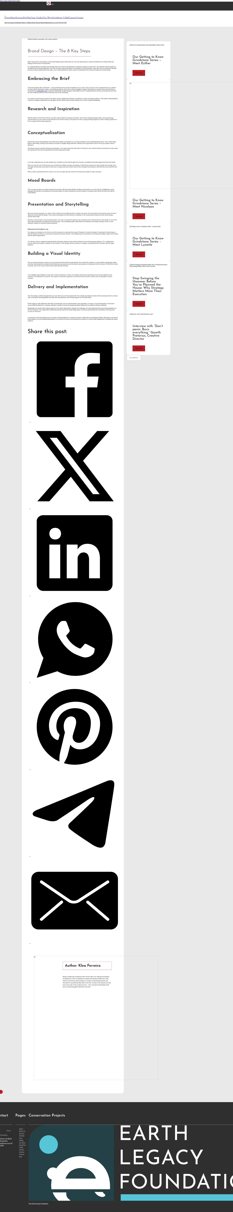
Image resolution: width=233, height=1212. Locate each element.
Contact (21, 1152)
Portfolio (21, 1135)
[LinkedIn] (74, 596)
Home (21, 1129)
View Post (138, 73)
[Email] (74, 943)
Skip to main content (6, 1)
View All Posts (134, 357)
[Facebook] (74, 422)
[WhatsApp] (74, 682)
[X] (74, 509)
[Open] (49, 3)
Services (21, 1133)
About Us (22, 1131)
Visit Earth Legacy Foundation (38, 1203)
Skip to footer (16, 1)
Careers (21, 1149)
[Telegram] (74, 856)
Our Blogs (22, 1142)
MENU (52, 4)
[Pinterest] (74, 769)
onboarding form (42, 91)
